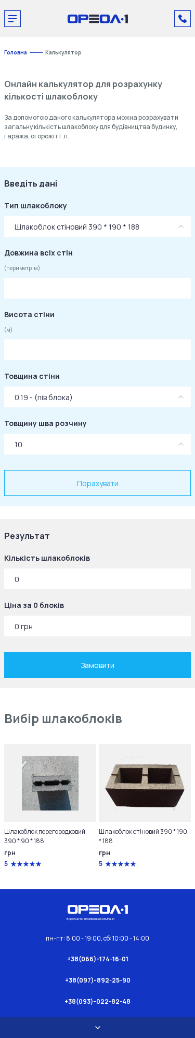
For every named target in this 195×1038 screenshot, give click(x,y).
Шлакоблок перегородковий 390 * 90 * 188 (44, 836)
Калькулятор (63, 52)
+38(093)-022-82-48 (97, 1001)
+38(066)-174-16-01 (97, 959)
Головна (15, 52)
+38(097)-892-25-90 (98, 980)
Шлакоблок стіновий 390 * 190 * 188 (143, 836)
